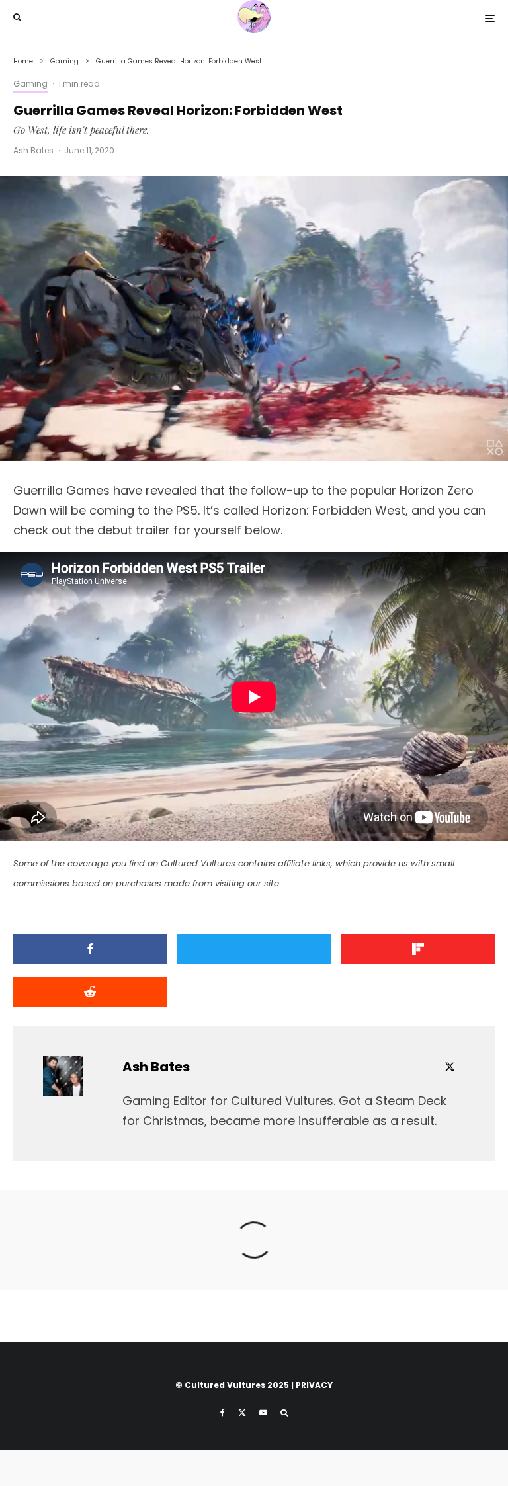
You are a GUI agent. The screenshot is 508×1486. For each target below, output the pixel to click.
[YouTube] (263, 1412)
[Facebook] (223, 1412)
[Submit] (90, 992)
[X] (242, 1412)
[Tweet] (254, 949)
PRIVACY (314, 1385)
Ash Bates (33, 150)
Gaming (30, 83)
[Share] (90, 949)
